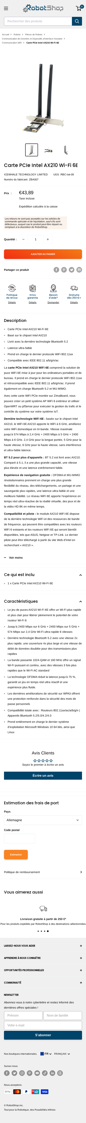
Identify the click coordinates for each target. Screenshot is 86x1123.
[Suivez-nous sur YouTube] (37, 1073)
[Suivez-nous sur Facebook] (7, 1073)
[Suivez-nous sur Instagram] (22, 1073)
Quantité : (10, 239)
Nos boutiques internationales (20, 1053)
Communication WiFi (12, 42)
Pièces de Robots (33, 34)
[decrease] (23, 239)
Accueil (5, 34)
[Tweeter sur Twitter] (71, 270)
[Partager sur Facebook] (56, 270)
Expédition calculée (31, 206)
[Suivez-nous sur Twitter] (14, 1073)
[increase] (48, 239)
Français (61, 1053)
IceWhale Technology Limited (26, 174)
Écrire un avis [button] (43, 775)
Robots (17, 34)
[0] (78, 8)
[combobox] (38, 21)
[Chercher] (77, 21)
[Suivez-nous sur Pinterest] (29, 1073)
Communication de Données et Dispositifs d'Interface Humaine (32, 38)
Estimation (16, 854)
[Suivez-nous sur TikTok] (45, 1073)
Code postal (12, 830)
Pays (7, 811)
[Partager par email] (79, 270)
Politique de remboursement (22, 872)
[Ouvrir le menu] (6, 8)
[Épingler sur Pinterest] (64, 270)
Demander (53, 302)
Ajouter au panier (43, 254)
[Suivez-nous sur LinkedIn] (52, 1073)
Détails (12, 302)
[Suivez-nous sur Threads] (60, 1073)
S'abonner (43, 1035)
